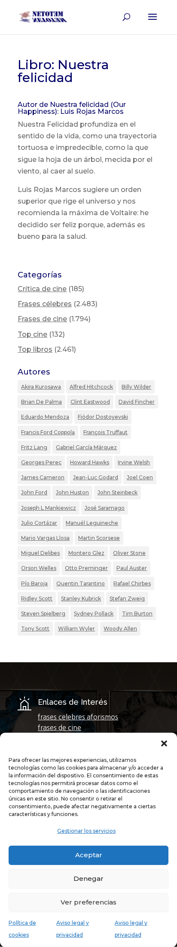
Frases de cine (42, 319)
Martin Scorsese (99, 538)
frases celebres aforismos (78, 716)
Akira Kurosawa (41, 387)
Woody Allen (120, 628)
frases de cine (59, 727)
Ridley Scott (36, 598)
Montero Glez (86, 553)
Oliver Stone (129, 553)
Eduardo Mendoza (45, 417)
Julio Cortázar (39, 523)
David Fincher (137, 402)
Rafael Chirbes (132, 583)
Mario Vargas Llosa (45, 538)
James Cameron (42, 477)
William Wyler (76, 628)
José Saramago (105, 508)
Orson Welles (38, 568)
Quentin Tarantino (80, 583)
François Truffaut (105, 432)
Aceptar (88, 855)
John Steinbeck (117, 492)
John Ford (34, 492)
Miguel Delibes (40, 553)
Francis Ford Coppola (48, 432)
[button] (164, 743)
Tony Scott (35, 628)
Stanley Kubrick (81, 598)
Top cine (32, 334)
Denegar (88, 878)
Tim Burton (137, 613)
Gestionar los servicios (86, 831)
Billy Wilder (136, 387)
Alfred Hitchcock (91, 387)
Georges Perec (41, 462)
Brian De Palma (41, 402)
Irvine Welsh (134, 462)
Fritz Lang (34, 447)
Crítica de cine (42, 289)
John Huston (72, 492)
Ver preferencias (88, 902)
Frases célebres (45, 304)
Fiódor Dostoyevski (103, 417)
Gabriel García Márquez (86, 447)
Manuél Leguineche (92, 523)
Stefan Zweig (127, 598)
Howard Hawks (89, 462)
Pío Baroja (34, 583)
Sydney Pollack (93, 613)
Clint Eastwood (90, 402)
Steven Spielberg (43, 613)
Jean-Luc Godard (95, 477)
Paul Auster (131, 568)
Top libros (35, 349)
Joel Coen (140, 477)
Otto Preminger (86, 568)
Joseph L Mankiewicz (48, 508)
